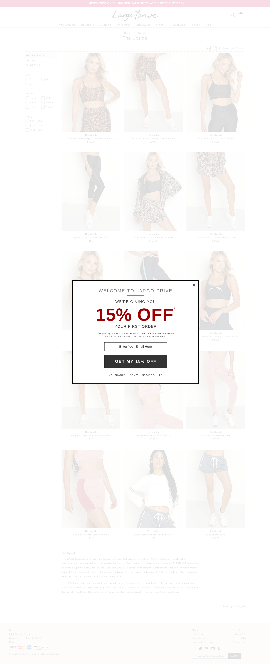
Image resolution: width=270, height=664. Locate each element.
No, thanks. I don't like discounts (135, 375)
